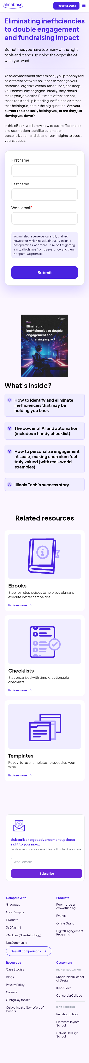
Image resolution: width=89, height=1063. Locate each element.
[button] (84, 5)
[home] (13, 6)
